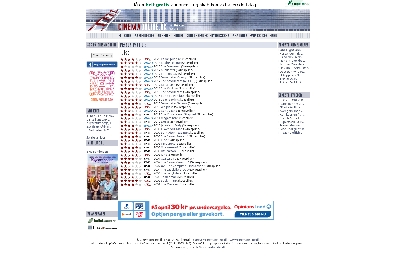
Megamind (168, 118)
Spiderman (168, 180)
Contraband (169, 110)
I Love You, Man (171, 129)
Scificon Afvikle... (99, 127)
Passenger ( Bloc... (292, 53)
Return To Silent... (291, 82)
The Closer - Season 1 (175, 162)
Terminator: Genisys (174, 77)
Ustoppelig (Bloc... (292, 75)
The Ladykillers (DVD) (175, 169)
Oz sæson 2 (168, 158)
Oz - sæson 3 (169, 151)
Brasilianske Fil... (99, 119)
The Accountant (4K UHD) (178, 81)
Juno (164, 140)
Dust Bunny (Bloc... (292, 71)
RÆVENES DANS (291, 57)
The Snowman (170, 66)
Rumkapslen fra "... (292, 114)
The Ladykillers (171, 173)
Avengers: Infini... (291, 111)
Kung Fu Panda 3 (172, 96)
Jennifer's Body (171, 125)
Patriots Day (169, 74)
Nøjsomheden (98, 152)
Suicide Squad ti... (291, 118)
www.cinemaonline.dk (245, 240)
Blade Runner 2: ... (292, 104)
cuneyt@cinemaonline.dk (210, 240)
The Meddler (169, 88)
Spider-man (169, 177)
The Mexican (169, 184)
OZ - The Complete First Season (182, 166)
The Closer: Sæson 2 (174, 136)
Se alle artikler (95, 137)
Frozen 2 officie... (291, 132)
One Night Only (290, 50)
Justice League (171, 63)
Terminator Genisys (174, 103)
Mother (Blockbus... (293, 64)
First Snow (168, 143)
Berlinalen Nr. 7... (99, 130)
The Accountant (171, 92)
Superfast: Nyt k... (292, 122)
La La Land (168, 85)
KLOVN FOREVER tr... (294, 100)
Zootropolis (169, 99)
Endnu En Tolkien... (101, 116)
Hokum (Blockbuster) (294, 68)
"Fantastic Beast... (292, 107)
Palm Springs (170, 59)
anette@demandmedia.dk (208, 247)
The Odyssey (288, 79)
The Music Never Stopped (178, 114)
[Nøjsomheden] (102, 176)
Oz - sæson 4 (169, 147)
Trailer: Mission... (291, 125)
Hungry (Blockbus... (293, 60)
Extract (165, 121)
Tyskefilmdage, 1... (100, 123)
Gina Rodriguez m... (293, 129)
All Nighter (168, 70)
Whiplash (167, 107)
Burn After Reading (174, 132)
